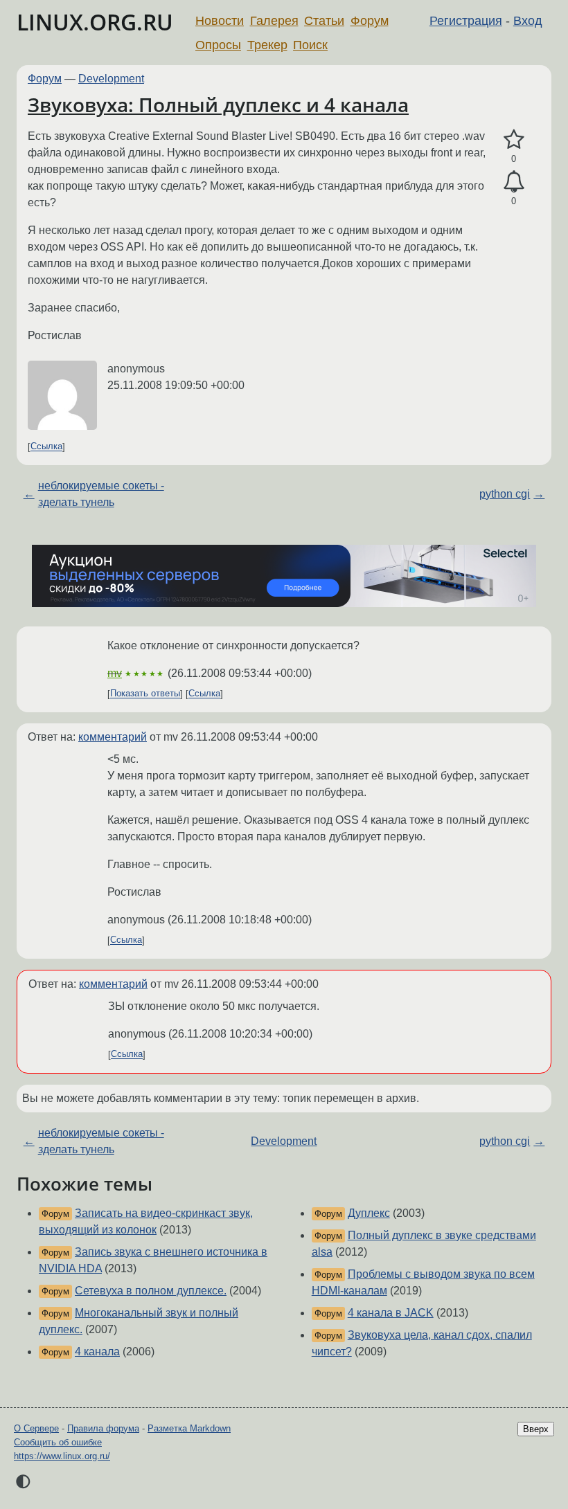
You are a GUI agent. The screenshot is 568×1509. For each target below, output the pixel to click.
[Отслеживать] (513, 182)
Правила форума (103, 1428)
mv (114, 673)
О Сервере (36, 1428)
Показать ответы (145, 694)
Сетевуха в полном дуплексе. (151, 1290)
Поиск (310, 45)
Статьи (324, 21)
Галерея (274, 21)
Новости (219, 21)
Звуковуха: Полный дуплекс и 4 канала (218, 104)
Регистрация (465, 21)
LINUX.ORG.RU (95, 22)
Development (111, 78)
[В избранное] (513, 139)
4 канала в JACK (391, 1313)
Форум (369, 21)
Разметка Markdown (189, 1428)
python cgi (504, 494)
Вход (527, 21)
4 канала (97, 1351)
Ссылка (46, 447)
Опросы (218, 45)
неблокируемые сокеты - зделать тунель (101, 494)
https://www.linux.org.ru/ (62, 1456)
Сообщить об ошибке (58, 1442)
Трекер (267, 45)
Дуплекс (369, 1213)
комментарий (112, 737)
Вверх (536, 1429)
